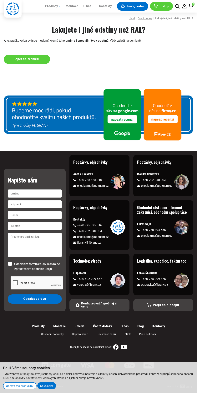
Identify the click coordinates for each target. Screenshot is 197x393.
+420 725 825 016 (89, 180)
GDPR (127, 334)
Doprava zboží (80, 334)
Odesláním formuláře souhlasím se (37, 266)
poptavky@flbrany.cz (154, 285)
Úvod (132, 18)
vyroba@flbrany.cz (89, 285)
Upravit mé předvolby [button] (19, 385)
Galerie (79, 326)
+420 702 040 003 (153, 180)
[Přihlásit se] (184, 6)
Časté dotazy (145, 18)
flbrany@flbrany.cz (89, 242)
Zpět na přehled (27, 59)
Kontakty (105, 6)
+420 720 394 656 (153, 230)
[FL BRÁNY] (13, 9)
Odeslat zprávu (34, 299)
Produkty (51, 6)
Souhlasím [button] (46, 385)
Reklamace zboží (106, 334)
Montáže (72, 6)
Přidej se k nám (147, 334)
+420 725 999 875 (153, 279)
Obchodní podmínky (52, 334)
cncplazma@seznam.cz (93, 186)
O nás (87, 6)
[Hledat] (177, 6)
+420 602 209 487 (89, 279)
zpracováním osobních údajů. (33, 269)
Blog (140, 326)
